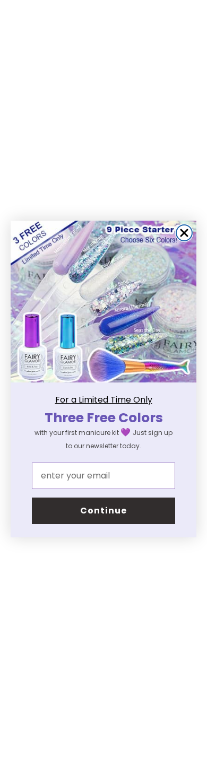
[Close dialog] (184, 233)
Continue (103, 510)
